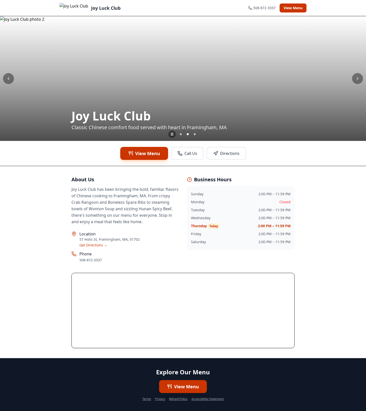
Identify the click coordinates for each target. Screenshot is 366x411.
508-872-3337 (90, 260)
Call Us (190, 153)
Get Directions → (93, 245)
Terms (146, 399)
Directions (230, 153)
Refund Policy (178, 399)
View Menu (293, 7)
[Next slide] (357, 78)
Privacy (160, 399)
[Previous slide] (8, 78)
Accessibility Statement (207, 399)
